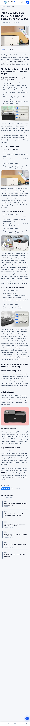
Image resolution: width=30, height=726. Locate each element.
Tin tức (8, 6)
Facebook (6, 488)
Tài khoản (27, 724)
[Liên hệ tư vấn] (27, 718)
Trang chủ (3, 6)
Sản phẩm (9, 724)
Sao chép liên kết (18, 488)
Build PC (14, 724)
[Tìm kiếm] (21, 2)
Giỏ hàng (20, 724)
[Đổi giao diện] (24, 2)
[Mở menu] (2, 2)
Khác (13, 6)
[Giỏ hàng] (27, 2)
